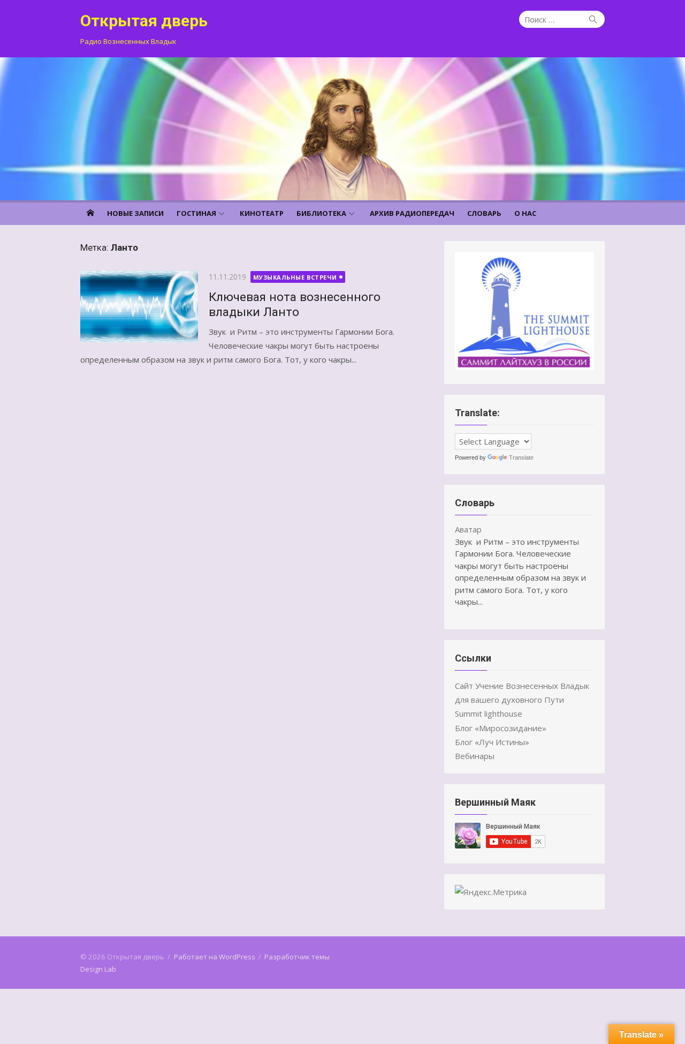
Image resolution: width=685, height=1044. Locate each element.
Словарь (484, 213)
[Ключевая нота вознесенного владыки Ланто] (139, 306)
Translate (521, 457)
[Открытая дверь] (342, 128)
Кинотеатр (262, 213)
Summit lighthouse (488, 713)
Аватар (468, 529)
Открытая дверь (144, 20)
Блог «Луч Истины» (492, 742)
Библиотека (321, 213)
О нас (525, 213)
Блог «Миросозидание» (500, 728)
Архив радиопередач (412, 213)
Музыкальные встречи (295, 277)
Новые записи (135, 213)
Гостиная (196, 213)
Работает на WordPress (214, 957)
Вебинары (474, 755)
